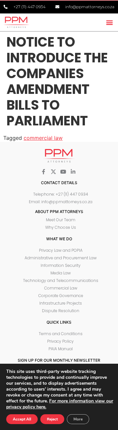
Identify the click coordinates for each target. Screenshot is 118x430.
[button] (109, 22)
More (78, 419)
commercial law (43, 138)
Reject (52, 419)
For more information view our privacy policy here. (59, 404)
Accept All (22, 419)
